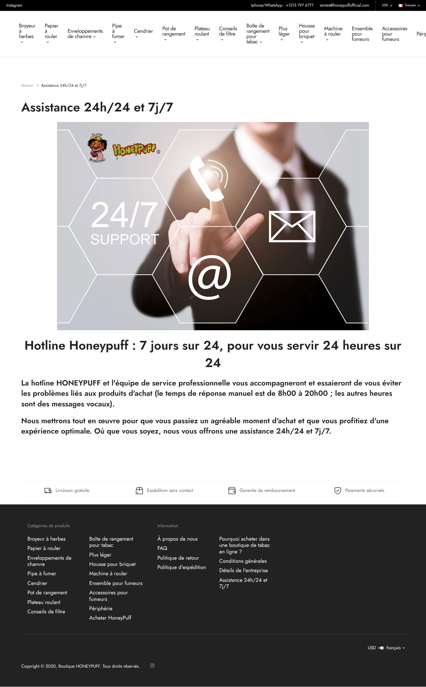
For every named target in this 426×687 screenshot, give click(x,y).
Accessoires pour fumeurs (394, 34)
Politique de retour (178, 558)
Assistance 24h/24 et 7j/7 (243, 583)
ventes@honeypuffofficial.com (344, 5)
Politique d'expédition (181, 567)
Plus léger (284, 31)
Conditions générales (243, 561)
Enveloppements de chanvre (85, 33)
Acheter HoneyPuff (110, 618)
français (410, 5)
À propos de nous (177, 538)
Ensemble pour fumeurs (362, 34)
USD (385, 5)
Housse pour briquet (307, 31)
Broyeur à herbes (27, 31)
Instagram (14, 5)
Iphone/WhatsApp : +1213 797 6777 (282, 5)
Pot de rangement (173, 31)
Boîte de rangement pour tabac (257, 34)
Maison (28, 85)
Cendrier (143, 31)
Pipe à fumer (118, 31)
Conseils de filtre (228, 31)
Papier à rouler (51, 31)
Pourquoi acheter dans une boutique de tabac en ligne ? (244, 545)
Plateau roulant (202, 31)
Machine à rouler (333, 31)
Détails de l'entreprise (243, 570)
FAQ (162, 548)
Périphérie (100, 608)
